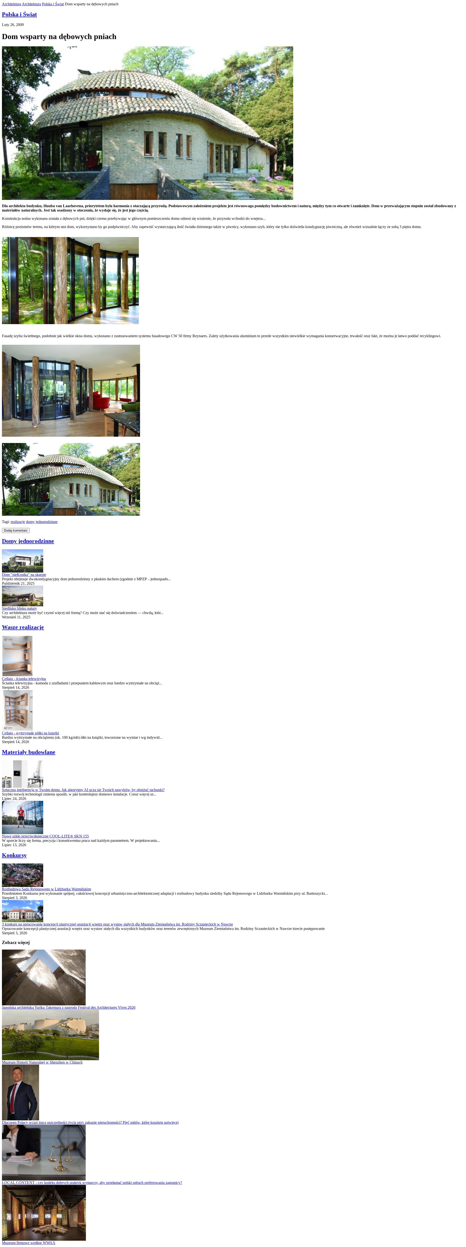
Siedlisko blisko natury (19, 608)
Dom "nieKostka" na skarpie (24, 575)
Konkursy (14, 855)
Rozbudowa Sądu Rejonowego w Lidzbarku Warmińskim (46, 889)
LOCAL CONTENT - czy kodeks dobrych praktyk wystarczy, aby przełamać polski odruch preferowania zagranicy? (92, 1183)
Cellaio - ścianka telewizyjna (24, 679)
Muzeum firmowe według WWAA (28, 1243)
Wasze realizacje (23, 627)
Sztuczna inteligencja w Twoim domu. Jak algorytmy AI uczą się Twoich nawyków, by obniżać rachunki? (83, 790)
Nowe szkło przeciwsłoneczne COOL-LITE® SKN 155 (45, 836)
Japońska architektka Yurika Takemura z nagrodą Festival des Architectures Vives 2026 (68, 1007)
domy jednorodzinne (42, 522)
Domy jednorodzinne (28, 541)
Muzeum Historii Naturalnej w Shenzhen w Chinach (42, 1062)
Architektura (11, 4)
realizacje (18, 522)
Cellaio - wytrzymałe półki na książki (30, 733)
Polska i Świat (53, 4)
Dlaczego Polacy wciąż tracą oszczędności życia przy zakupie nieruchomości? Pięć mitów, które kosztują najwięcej (90, 1122)
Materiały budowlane (28, 752)
